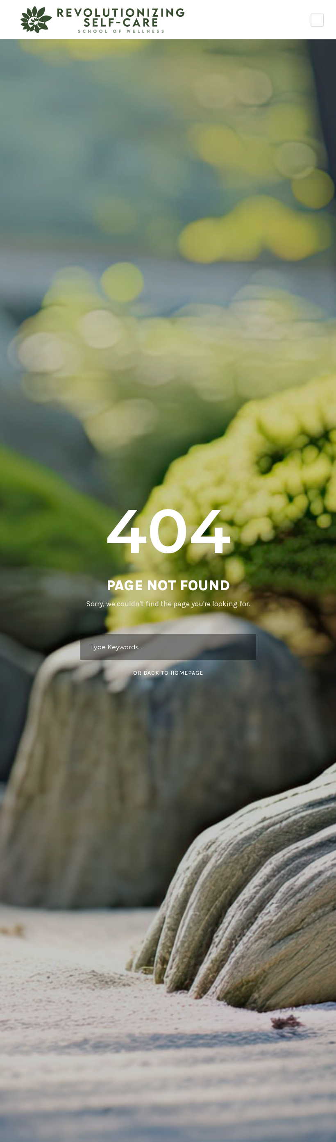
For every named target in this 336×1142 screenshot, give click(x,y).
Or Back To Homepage (168, 672)
